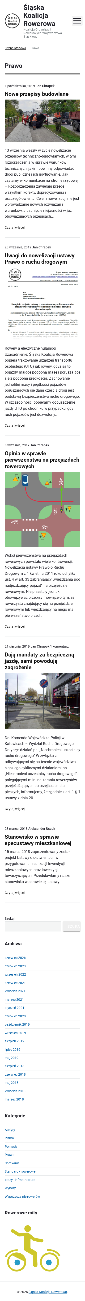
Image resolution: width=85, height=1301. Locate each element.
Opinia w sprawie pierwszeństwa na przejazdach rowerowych (42, 460)
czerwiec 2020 (15, 1016)
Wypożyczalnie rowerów (22, 1196)
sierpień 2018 (14, 1066)
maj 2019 (11, 1058)
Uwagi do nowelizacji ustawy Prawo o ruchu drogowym (40, 258)
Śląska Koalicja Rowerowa (48, 1292)
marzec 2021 (14, 999)
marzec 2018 (14, 1099)
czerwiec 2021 (15, 983)
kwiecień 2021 (15, 991)
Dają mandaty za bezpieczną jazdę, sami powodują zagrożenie (39, 661)
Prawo (9, 1155)
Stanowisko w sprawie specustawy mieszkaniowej (38, 840)
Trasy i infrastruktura (20, 1180)
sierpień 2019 (14, 1041)
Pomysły (11, 1146)
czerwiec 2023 (15, 966)
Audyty (10, 1130)
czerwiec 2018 (15, 1074)
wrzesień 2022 (15, 974)
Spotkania (12, 1163)
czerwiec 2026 (15, 958)
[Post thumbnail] (42, 121)
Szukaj (9, 918)
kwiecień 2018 (15, 1091)
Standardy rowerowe (20, 1171)
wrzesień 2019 (15, 1033)
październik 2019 (17, 1024)
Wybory (10, 1188)
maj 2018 (11, 1083)
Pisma (9, 1138)
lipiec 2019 (12, 1049)
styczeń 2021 (14, 1008)
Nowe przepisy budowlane (36, 94)
